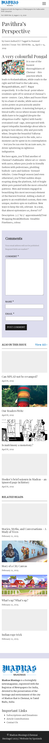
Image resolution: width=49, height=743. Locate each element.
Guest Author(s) (12, 41)
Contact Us (12, 722)
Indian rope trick (12, 634)
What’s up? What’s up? (15, 600)
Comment (12, 256)
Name (9, 302)
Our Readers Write (12, 411)
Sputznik (37, 739)
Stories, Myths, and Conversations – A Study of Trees (24, 530)
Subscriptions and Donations (22, 715)
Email (9, 314)
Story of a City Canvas (14, 566)
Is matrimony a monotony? (17, 445)
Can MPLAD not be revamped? (20, 376)
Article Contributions (18, 719)
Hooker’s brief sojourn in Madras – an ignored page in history (24, 480)
